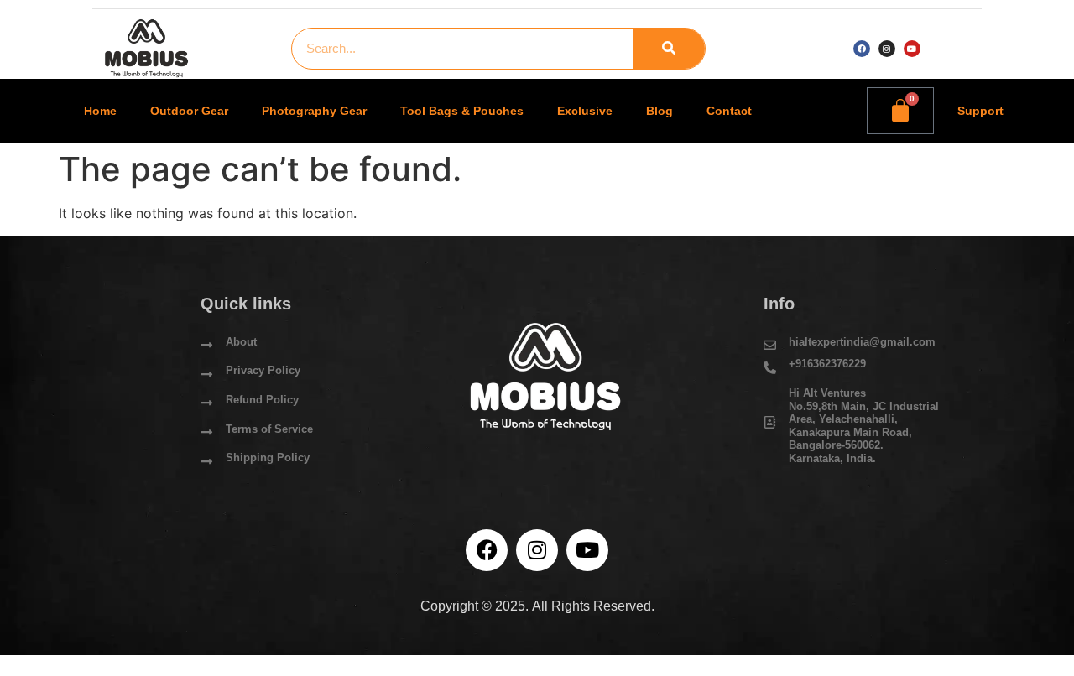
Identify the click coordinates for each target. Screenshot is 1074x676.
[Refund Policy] (207, 403)
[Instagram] (886, 48)
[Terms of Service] (207, 432)
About (241, 341)
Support (980, 110)
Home (100, 110)
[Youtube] (912, 48)
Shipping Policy (268, 457)
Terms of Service (269, 429)
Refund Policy (262, 399)
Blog (659, 110)
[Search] (669, 49)
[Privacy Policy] (207, 374)
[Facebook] (861, 48)
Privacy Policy (263, 370)
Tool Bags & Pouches (462, 110)
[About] (207, 345)
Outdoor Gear (189, 110)
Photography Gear (314, 110)
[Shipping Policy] (207, 461)
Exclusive (585, 110)
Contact (729, 110)
